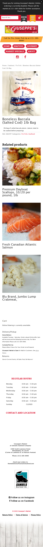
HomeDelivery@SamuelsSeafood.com (21, 463)
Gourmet (32, 46)
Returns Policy (7, 515)
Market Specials (15, 51)
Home (7, 46)
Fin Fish (18, 65)
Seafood (18, 46)
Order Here (32, 18)
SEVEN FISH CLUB (24, 18)
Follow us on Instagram (22, 498)
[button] (37, 75)
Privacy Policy (36, 515)
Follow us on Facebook (22, 501)
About (31, 51)
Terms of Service (22, 515)
